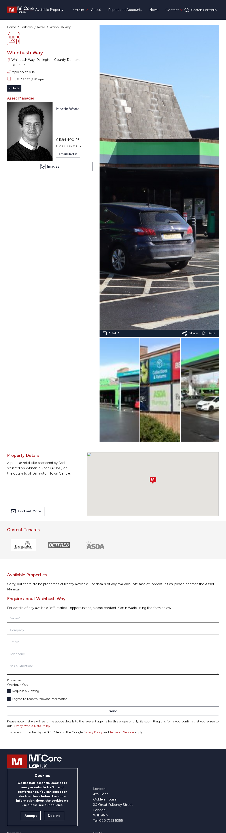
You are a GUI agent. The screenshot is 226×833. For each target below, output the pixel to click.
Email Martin (68, 154)
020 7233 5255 (111, 820)
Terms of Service (122, 732)
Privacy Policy (92, 732)
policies (56, 805)
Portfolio (27, 27)
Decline (54, 816)
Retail (41, 27)
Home (11, 27)
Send (113, 711)
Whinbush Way (60, 27)
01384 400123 (67, 140)
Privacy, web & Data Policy (31, 726)
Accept (30, 816)
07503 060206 (68, 146)
